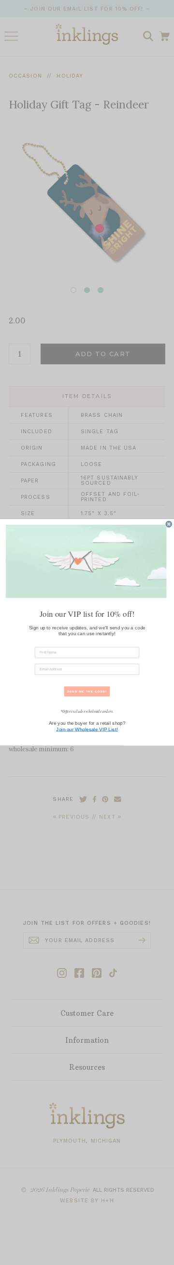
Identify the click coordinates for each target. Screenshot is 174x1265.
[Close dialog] (169, 524)
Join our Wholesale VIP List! (86, 729)
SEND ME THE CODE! (87, 691)
